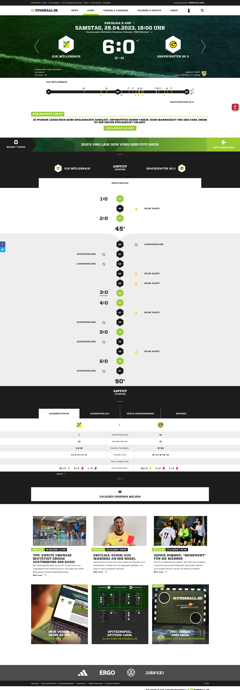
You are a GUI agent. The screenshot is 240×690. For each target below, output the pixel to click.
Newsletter (107, 3)
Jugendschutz (81, 683)
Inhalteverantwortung (96, 683)
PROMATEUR (36, 3)
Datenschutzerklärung (48, 683)
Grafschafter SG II (173, 56)
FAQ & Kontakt (96, 3)
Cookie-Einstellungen (112, 683)
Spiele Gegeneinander (140, 414)
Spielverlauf (120, 183)
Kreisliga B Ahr (117, 23)
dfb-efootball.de (54, 3)
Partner (86, 3)
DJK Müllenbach (66, 56)
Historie (181, 414)
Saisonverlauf (99, 414)
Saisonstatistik (59, 414)
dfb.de (45, 3)
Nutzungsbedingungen (66, 683)
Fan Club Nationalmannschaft (72, 3)
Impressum (35, 683)
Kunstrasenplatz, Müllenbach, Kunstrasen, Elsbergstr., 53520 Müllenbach (118, 32)
